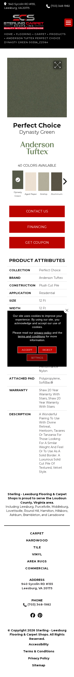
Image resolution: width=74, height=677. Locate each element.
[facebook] (33, 615)
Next (65, 179)
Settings (37, 357)
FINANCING (37, 227)
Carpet (40, 34)
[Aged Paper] (30, 181)
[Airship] (43, 181)
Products (57, 34)
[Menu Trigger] (68, 22)
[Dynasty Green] (17, 180)
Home (8, 34)
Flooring (23, 34)
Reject (47, 349)
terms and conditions (31, 336)
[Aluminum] (56, 181)
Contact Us (37, 211)
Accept (27, 349)
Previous (9, 179)
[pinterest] (40, 615)
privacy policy (43, 332)
